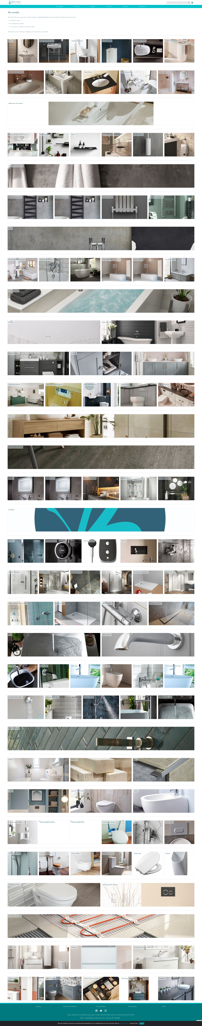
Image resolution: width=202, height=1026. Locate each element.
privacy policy (124, 1023)
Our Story (109, 6)
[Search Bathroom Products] (188, 2)
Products (77, 6)
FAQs (163, 1006)
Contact (125, 6)
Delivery (38, 1006)
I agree (142, 1023)
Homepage (59, 6)
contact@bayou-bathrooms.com (95, 1018)
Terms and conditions (69, 1006)
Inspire (93, 6)
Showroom (142, 6)
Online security (101, 1006)
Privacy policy (132, 1006)
